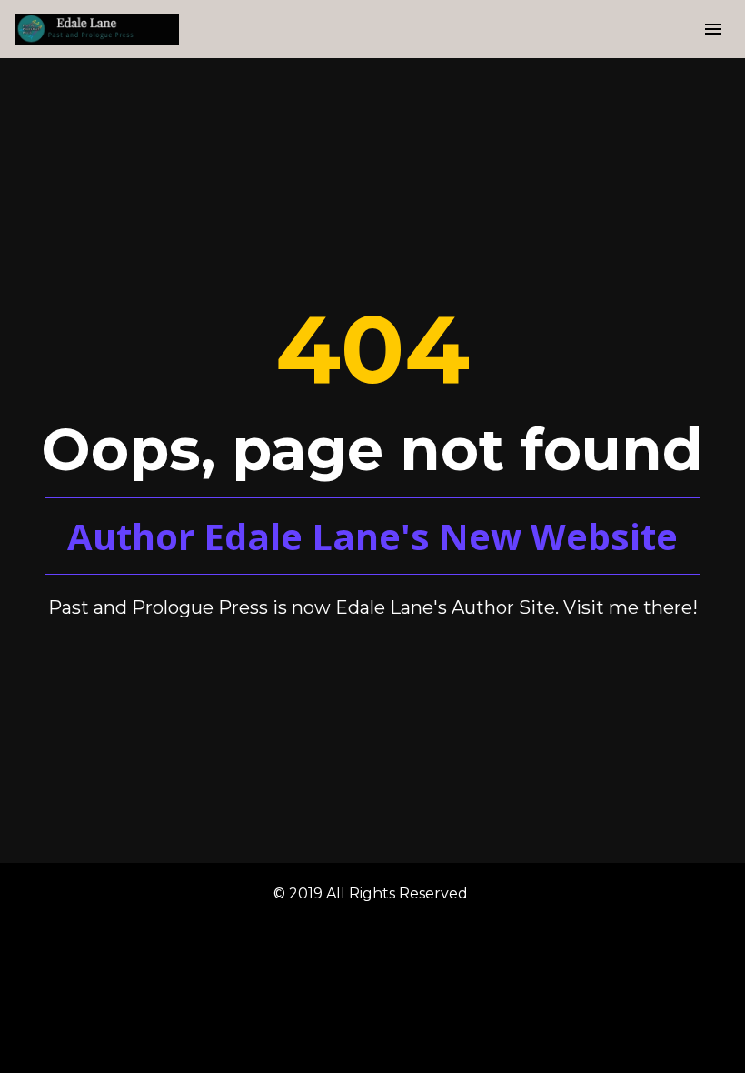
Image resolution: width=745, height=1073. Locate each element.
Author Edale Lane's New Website (372, 536)
